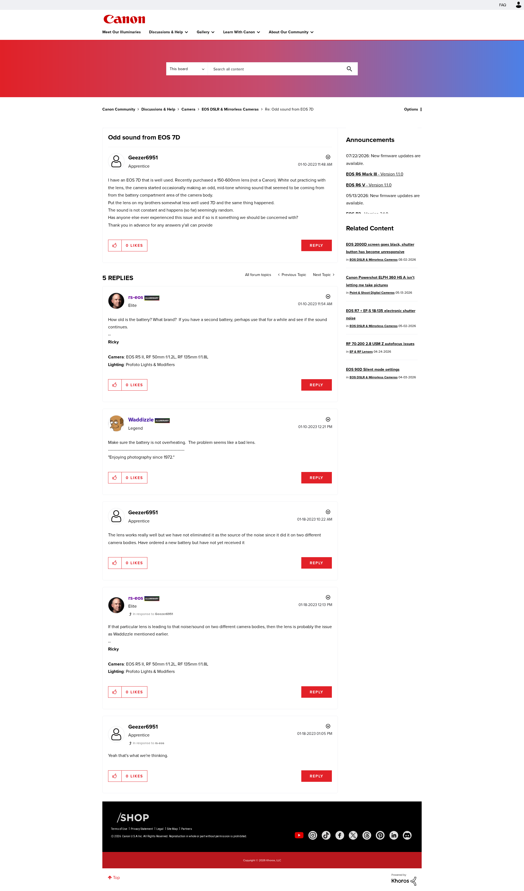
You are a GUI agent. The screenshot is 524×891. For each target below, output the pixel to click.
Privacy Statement (142, 828)
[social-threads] (366, 835)
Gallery (203, 32)
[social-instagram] (312, 835)
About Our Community (288, 32)
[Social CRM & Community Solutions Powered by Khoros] (404, 879)
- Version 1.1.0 (374, 174)
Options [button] (411, 109)
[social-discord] (407, 835)
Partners (186, 828)
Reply (316, 245)
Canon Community (124, 19)
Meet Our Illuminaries (121, 32)
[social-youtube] (299, 835)
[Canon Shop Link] (130, 817)
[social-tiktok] (326, 835)
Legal (159, 828)
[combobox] (283, 68)
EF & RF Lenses (361, 351)
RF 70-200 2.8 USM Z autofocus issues (380, 343)
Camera (188, 109)
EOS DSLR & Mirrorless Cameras (230, 109)
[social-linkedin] (393, 835)
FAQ (502, 5)
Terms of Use (119, 828)
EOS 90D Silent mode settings (373, 369)
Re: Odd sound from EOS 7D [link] (289, 109)
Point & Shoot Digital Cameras (372, 292)
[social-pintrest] (380, 835)
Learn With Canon (239, 32)
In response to (153, 613)
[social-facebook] (339, 835)
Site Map (172, 828)
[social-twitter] (353, 835)
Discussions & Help (166, 32)
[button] (115, 245)
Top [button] (116, 877)
